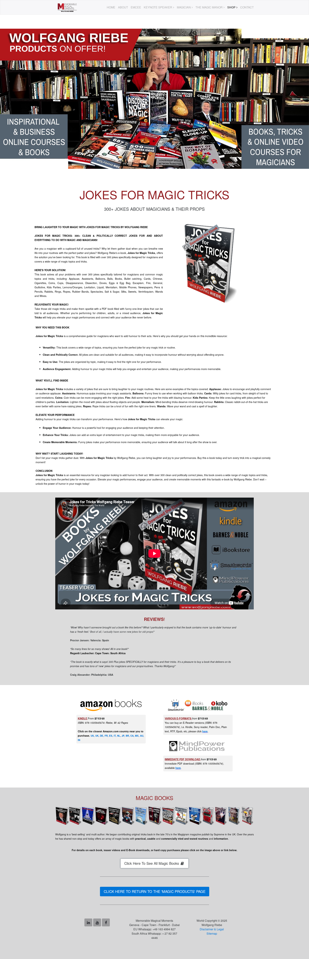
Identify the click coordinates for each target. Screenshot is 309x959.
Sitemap (212, 933)
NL (118, 735)
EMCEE (136, 7)
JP (123, 735)
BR (127, 735)
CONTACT (247, 7)
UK (97, 735)
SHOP (231, 7)
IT (115, 735)
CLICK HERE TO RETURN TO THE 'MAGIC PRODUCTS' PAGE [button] (154, 891)
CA (132, 735)
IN (79, 740)
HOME (111, 7)
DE (101, 735)
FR (106, 735)
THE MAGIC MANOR (209, 7)
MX (137, 735)
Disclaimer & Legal (212, 929)
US (92, 735)
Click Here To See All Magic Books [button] (152, 863)
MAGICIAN (184, 7)
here (205, 731)
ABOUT (123, 7)
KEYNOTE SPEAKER (158, 7)
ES (110, 735)
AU (141, 735)
